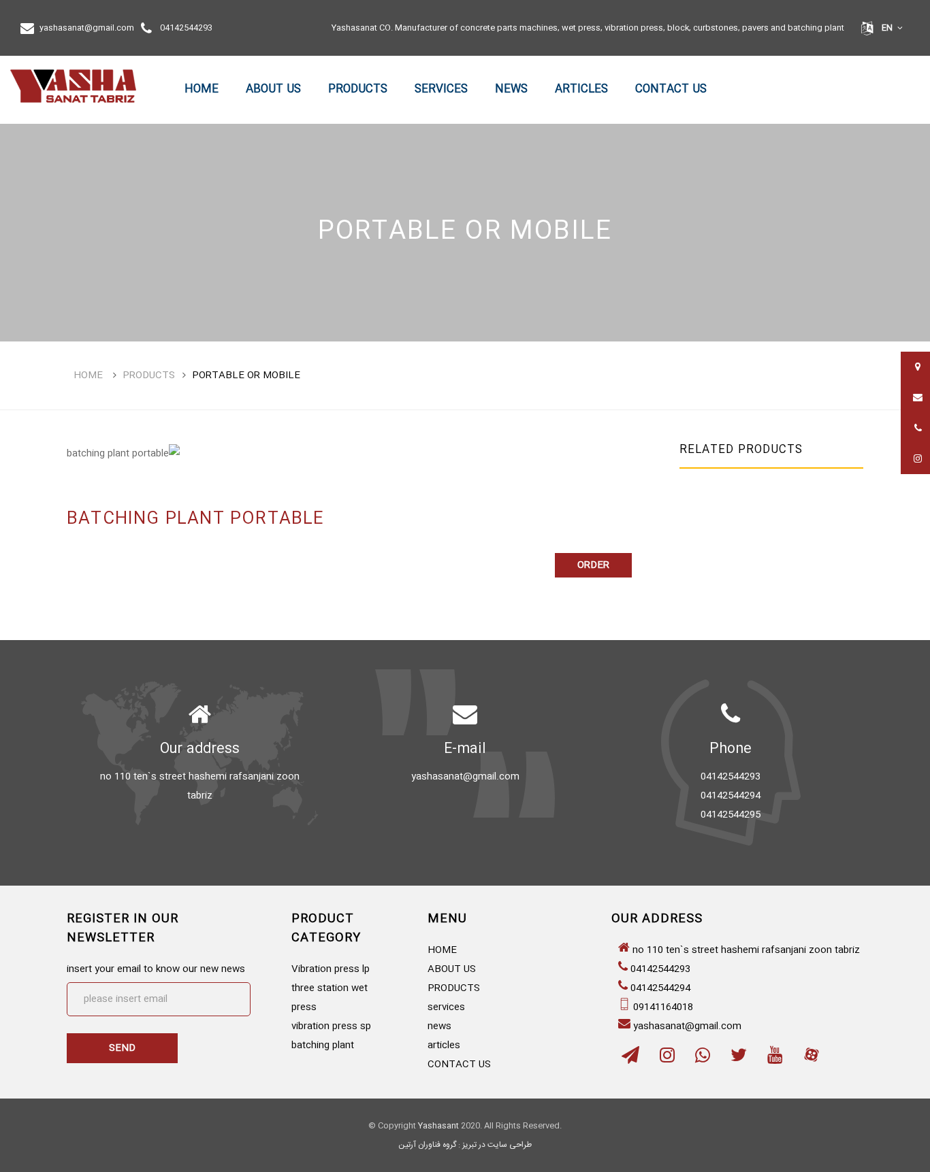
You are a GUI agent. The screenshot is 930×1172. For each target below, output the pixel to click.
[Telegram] (630, 1058)
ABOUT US (273, 89)
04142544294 (660, 988)
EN (887, 28)
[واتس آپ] (702, 1058)
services (441, 89)
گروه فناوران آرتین (427, 1145)
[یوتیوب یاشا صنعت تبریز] (774, 1058)
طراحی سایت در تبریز (497, 1145)
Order (593, 565)
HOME (202, 89)
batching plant (322, 1045)
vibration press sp (331, 1026)
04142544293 (186, 28)
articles (581, 89)
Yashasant (438, 1126)
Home (88, 375)
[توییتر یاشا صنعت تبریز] (739, 1058)
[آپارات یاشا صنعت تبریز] (811, 1058)
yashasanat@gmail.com (86, 28)
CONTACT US (671, 89)
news (511, 89)
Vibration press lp (330, 969)
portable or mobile (246, 375)
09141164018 (663, 1007)
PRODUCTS (357, 89)
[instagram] (667, 1058)
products (149, 375)
